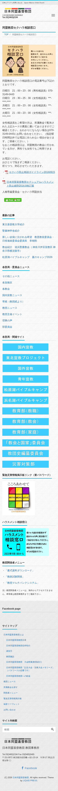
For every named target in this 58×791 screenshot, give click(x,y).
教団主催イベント (12, 314)
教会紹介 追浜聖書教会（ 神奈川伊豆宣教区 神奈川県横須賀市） (29, 249)
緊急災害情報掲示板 (13, 698)
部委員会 (7, 327)
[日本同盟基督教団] (17, 10)
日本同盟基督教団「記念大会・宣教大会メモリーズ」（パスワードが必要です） (30, 669)
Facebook (30, 768)
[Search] (52, 729)
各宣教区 (7, 282)
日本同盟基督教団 (21, 777)
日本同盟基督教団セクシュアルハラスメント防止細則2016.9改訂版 (30, 184)
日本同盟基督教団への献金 (18, 676)
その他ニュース (11, 276)
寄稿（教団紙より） (13, 301)
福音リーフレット (12, 704)
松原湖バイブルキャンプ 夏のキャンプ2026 (27, 257)
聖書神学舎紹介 (11, 230)
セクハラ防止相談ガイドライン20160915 (32, 172)
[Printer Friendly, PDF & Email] (13, 200)
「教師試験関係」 (15, 576)
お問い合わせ (10, 710)
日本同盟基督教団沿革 (16, 640)
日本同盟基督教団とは (14, 634)
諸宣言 (9, 651)
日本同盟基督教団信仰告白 (18, 645)
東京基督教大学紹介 (13, 224)
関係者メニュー (11, 693)
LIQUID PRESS (30, 780)
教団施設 (10, 656)
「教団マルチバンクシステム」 (22, 582)
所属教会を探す (11, 687)
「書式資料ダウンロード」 (19, 570)
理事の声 (7, 320)
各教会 (6, 289)
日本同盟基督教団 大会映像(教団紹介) (24, 662)
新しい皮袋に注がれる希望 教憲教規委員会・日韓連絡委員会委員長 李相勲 (28, 239)
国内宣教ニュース (12, 295)
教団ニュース (9, 308)
